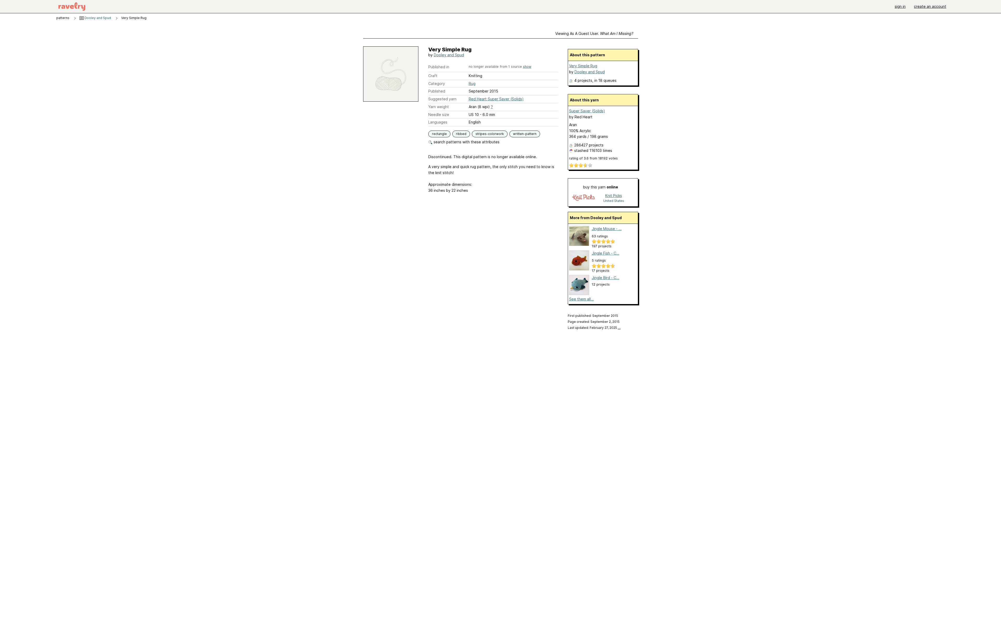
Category (436, 83)
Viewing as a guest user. (594, 33)
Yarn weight (438, 106)
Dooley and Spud (97, 18)
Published (436, 91)
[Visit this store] (583, 197)
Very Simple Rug (583, 66)
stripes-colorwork (489, 134)
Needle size (438, 114)
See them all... (581, 299)
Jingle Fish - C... (605, 253)
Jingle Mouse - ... (607, 228)
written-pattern (524, 134)
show (527, 67)
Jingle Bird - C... (605, 277)
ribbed (461, 134)
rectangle (439, 134)
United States (613, 201)
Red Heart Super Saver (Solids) (496, 99)
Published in (438, 67)
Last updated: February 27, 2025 (594, 328)
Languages (437, 122)
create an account (930, 6)
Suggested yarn (442, 99)
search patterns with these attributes (465, 142)
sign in (900, 6)
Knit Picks (613, 195)
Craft (432, 75)
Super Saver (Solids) (587, 111)
